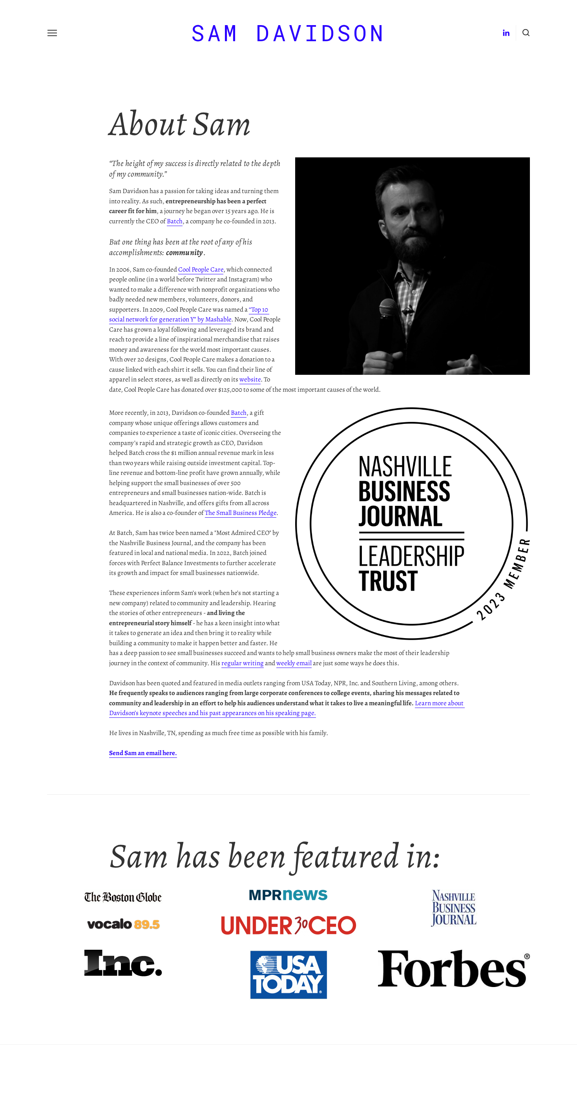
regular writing (242, 663)
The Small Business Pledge (240, 512)
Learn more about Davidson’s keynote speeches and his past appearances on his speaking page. (287, 708)
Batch (175, 221)
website (250, 379)
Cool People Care (200, 269)
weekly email (294, 663)
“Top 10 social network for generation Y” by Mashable (189, 314)
